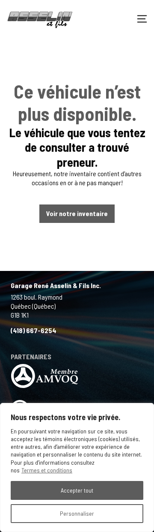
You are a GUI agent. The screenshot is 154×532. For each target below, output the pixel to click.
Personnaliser (77, 513)
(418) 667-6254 (33, 330)
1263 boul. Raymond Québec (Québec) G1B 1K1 (36, 306)
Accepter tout (77, 490)
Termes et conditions (46, 470)
